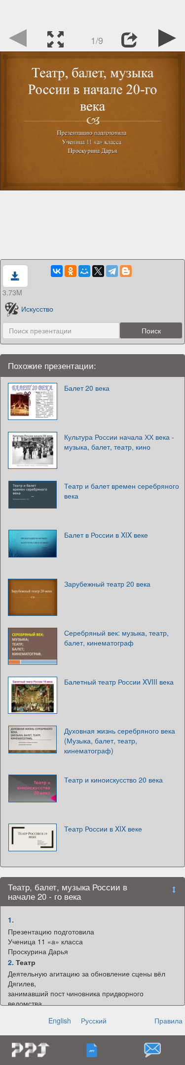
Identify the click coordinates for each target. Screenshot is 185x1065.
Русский (94, 1020)
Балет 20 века (87, 388)
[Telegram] (112, 271)
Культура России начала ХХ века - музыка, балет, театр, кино (119, 442)
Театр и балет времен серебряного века (121, 491)
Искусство (37, 309)
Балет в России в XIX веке (106, 535)
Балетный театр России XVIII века (119, 682)
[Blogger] (126, 271)
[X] (98, 271)
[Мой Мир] (84, 271)
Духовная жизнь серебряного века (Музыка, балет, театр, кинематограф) (119, 740)
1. (11, 920)
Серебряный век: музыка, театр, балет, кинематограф (116, 638)
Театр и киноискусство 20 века (113, 780)
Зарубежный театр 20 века (107, 584)
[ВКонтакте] (57, 271)
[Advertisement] (93, 12)
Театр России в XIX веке (103, 828)
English (59, 1020)
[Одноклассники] (70, 271)
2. (11, 962)
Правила (168, 1020)
